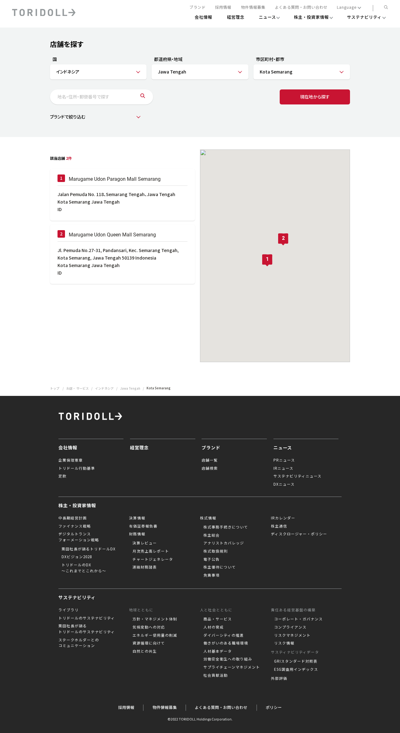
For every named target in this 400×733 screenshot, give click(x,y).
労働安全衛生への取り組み (227, 658)
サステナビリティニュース (297, 475)
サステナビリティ (77, 597)
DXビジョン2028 (77, 556)
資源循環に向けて (148, 642)
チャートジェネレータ (152, 559)
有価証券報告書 (143, 525)
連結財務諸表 (144, 566)
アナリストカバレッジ (223, 542)
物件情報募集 (253, 7)
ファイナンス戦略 (74, 525)
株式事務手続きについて (225, 526)
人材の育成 (213, 626)
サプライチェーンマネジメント (231, 667)
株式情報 (208, 517)
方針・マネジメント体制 (154, 618)
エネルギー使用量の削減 (154, 635)
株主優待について (219, 566)
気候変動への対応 (148, 626)
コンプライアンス (290, 626)
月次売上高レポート (150, 551)
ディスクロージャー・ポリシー (299, 533)
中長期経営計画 (72, 517)
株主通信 (279, 525)
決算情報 (137, 517)
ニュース (282, 447)
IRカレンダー (283, 517)
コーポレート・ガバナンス (298, 618)
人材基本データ (217, 651)
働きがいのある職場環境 (225, 642)
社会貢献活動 (215, 675)
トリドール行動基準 (76, 468)
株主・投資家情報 (77, 505)
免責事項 (211, 575)
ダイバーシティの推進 (223, 635)
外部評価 (279, 678)
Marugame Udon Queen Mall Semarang (112, 235)
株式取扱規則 (215, 551)
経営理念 (139, 447)
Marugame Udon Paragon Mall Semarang (115, 179)
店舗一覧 (210, 460)
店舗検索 (210, 468)
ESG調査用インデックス (296, 669)
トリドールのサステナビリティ (86, 617)
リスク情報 (284, 642)
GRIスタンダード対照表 (296, 661)
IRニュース (283, 468)
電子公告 (211, 559)
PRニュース (284, 460)
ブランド (197, 7)
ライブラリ (68, 609)
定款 (62, 475)
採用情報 (223, 7)
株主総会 (211, 535)
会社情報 (67, 447)
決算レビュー (144, 542)
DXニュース (284, 484)
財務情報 (137, 533)
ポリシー (274, 707)
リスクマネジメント (292, 635)
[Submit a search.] (143, 96)
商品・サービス (217, 618)
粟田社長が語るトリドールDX (89, 548)
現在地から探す (315, 97)
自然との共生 (144, 651)
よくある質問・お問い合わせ (301, 7)
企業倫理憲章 (70, 460)
